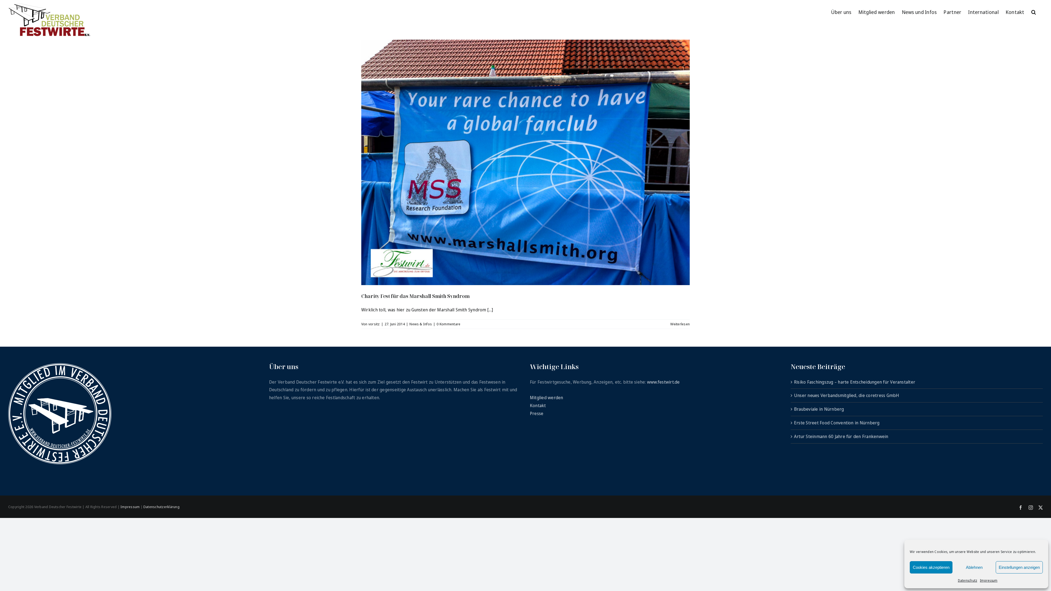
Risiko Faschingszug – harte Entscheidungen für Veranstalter (854, 382)
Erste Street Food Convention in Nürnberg (837, 423)
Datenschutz (967, 580)
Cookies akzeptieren (931, 567)
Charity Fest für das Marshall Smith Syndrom (415, 296)
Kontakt (538, 405)
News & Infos (420, 323)
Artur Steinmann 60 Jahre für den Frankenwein (841, 436)
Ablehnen (974, 567)
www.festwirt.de (663, 382)
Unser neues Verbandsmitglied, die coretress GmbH (846, 395)
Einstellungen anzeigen (1019, 567)
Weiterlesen (680, 323)
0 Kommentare (448, 323)
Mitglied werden (546, 398)
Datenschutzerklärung (161, 506)
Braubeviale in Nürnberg (819, 409)
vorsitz (374, 323)
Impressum (988, 580)
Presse (536, 413)
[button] (1033, 11)
